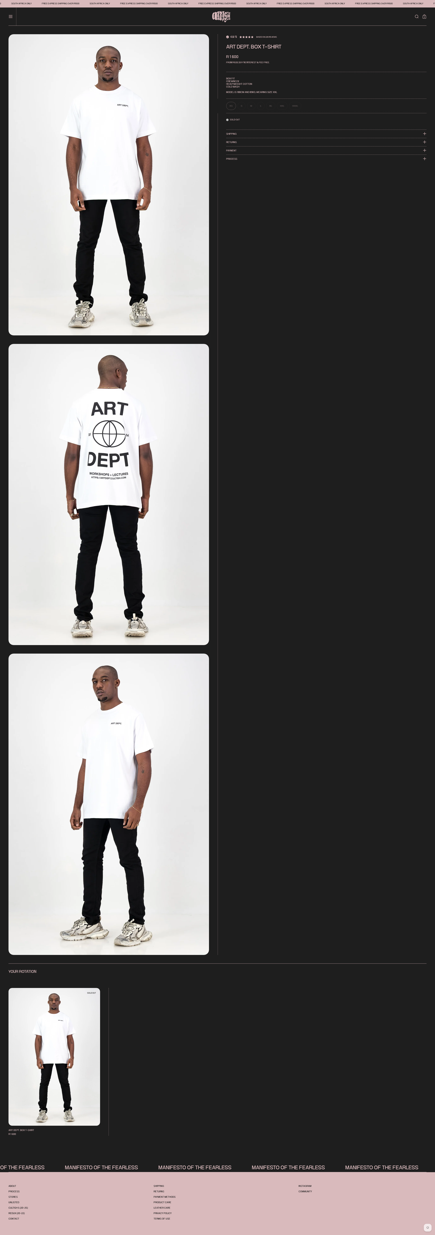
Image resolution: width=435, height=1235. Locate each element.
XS (231, 105)
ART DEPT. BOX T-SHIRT (54, 1061)
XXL (282, 105)
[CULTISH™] (220, 16)
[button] (417, 16)
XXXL (295, 105)
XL (270, 105)
